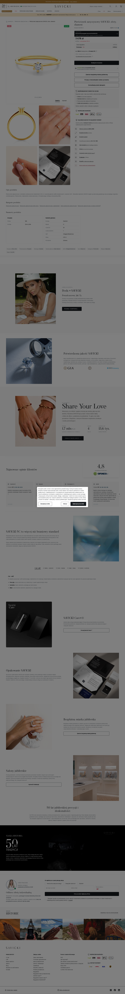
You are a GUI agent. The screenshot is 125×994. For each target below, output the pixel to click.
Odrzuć (65, 504)
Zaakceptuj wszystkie (78, 504)
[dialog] (62, 497)
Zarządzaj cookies (45, 504)
